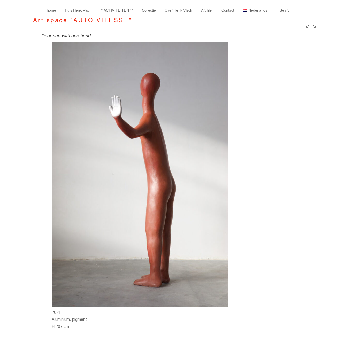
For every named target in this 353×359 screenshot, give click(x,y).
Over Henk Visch (178, 10)
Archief (207, 10)
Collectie (149, 10)
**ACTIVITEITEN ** (117, 10)
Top (340, 346)
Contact (227, 10)
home (51, 10)
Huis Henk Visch (78, 10)
